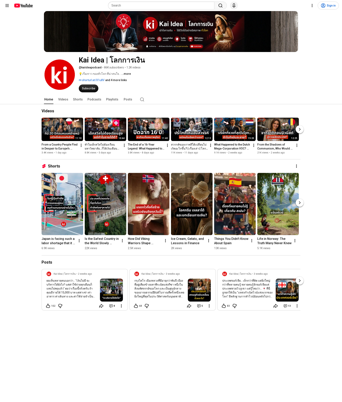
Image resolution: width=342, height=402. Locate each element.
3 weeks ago (173, 273)
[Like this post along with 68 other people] (136, 306)
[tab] (48, 99)
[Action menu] (121, 306)
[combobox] (162, 5)
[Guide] (7, 5)
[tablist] (171, 99)
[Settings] (312, 5)
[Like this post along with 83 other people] (224, 306)
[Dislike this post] (60, 306)
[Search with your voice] (234, 5)
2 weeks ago (85, 273)
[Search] (220, 5)
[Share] (101, 306)
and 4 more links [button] (116, 80)
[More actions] (81, 145)
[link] (85, 290)
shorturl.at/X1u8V (93, 80)
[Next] (300, 129)
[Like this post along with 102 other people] (48, 306)
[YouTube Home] (23, 5)
